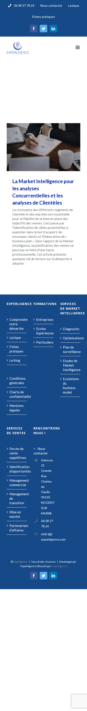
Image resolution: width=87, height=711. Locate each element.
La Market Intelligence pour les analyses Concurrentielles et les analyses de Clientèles (37, 147)
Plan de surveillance (70, 349)
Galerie (50, 147)
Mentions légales (16, 408)
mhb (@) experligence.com (47, 536)
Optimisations (70, 338)
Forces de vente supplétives (17, 453)
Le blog (14, 360)
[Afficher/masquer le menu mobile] (78, 47)
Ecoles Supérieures (43, 331)
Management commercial (17, 482)
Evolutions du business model (70, 385)
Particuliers (43, 342)
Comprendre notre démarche (17, 323)
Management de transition (17, 498)
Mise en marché (15, 514)
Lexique (15, 338)
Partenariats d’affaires (17, 528)
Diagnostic (70, 329)
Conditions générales (17, 380)
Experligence (59, 566)
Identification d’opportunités (17, 469)
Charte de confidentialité (17, 394)
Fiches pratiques (16, 349)
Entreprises (43, 319)
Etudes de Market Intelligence (70, 365)
